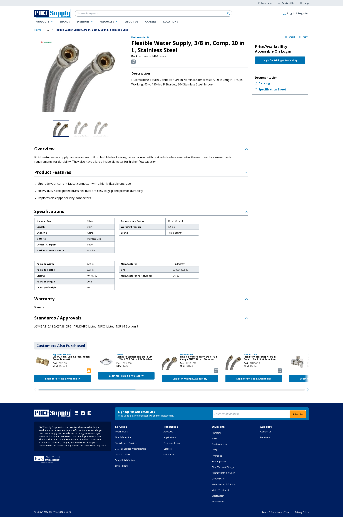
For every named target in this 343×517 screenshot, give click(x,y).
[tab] (60, 345)
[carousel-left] (35, 390)
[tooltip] (48, 30)
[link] (44, 21)
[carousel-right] (308, 390)
